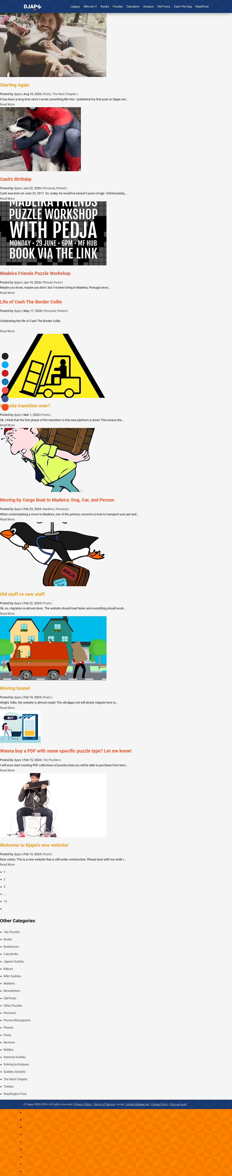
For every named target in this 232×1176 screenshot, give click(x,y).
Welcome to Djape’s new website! (34, 845)
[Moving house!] (53, 679)
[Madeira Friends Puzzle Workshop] (53, 264)
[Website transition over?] (53, 396)
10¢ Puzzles (51, 760)
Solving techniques (16, 1064)
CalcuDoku (11, 954)
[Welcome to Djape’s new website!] (53, 836)
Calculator (132, 6)
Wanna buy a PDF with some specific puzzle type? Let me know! (65, 751)
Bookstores (11, 946)
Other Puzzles (13, 1005)
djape (18, 94)
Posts (47, 94)
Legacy (75, 6)
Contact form (159, 1104)
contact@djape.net (137, 1104)
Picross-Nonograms (17, 1020)
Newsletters (12, 991)
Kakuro (8, 969)
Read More (7, 104)
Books (105, 6)
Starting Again (14, 85)
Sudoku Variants (15, 1071)
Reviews (9, 1042)
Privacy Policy (83, 1104)
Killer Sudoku (12, 976)
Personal (49, 188)
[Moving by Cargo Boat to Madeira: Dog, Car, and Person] (48, 491)
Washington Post (15, 1094)
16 (5, 901)
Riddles (8, 1049)
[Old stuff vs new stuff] (53, 585)
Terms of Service (104, 1104)
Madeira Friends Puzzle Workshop (35, 273)
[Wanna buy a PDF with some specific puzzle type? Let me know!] (20, 742)
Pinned (61, 188)
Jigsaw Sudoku (14, 961)
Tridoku (9, 1086)
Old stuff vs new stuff (22, 594)
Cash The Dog (183, 6)
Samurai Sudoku (15, 1057)
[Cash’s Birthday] (40, 170)
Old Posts (163, 6)
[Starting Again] (53, 76)
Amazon (148, 6)
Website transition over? (25, 406)
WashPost (202, 6)
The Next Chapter (64, 94)
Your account (178, 1104)
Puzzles (118, 6)
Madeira (48, 509)
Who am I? (90, 6)
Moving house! (15, 688)
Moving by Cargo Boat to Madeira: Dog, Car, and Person (57, 500)
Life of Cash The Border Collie (31, 302)
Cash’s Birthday (16, 179)
